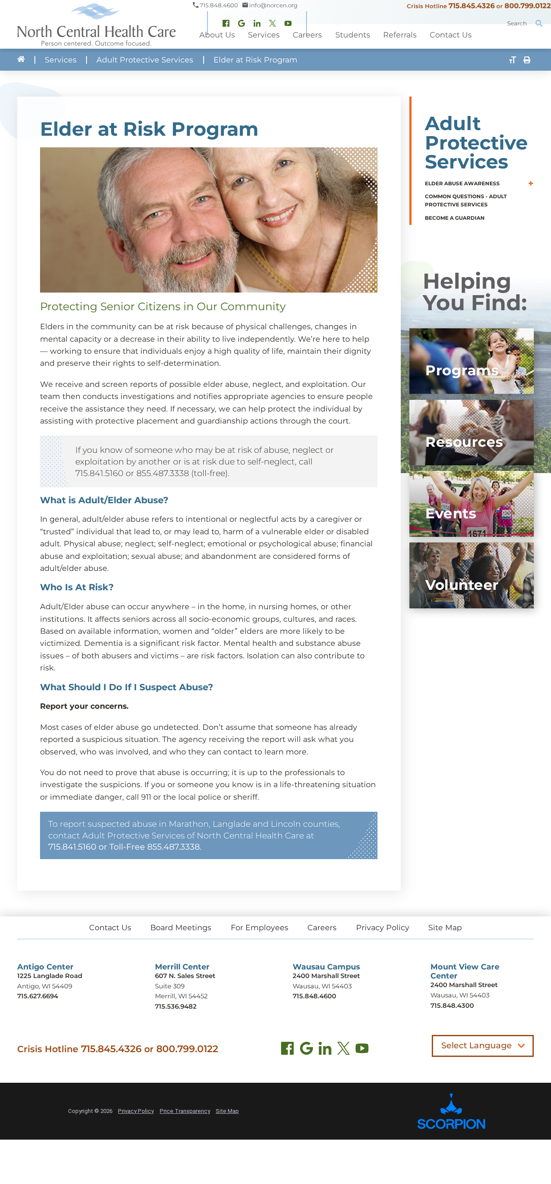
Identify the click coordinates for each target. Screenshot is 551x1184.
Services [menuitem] (264, 34)
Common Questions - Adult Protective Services (466, 200)
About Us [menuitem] (217, 34)
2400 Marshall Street (326, 976)
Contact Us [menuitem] (451, 34)
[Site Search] (539, 23)
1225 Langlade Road (49, 976)
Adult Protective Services (144, 60)
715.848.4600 (314, 996)
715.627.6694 (37, 996)
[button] (531, 183)
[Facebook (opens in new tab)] (287, 1050)
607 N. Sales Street (185, 976)
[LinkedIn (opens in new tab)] (325, 1050)
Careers (322, 927)
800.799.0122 (528, 5)
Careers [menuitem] (307, 34)
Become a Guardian (455, 218)
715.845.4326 (472, 5)
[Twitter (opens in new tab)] (343, 1050)
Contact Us (110, 927)
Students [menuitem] (352, 34)
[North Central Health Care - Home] (96, 24)
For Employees (259, 927)
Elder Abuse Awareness (462, 184)
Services (61, 60)
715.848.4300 (452, 1006)
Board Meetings (180, 927)
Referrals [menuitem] (400, 34)
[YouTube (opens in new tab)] (362, 1050)
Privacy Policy (382, 927)
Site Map (445, 927)
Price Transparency (185, 1111)
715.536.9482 (176, 1006)
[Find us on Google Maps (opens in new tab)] (306, 1050)
